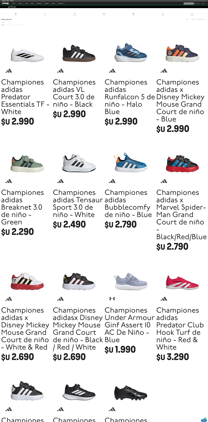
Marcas (53, 3)
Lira (7, 0)
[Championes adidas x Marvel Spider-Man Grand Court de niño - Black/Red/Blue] (181, 163)
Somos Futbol (12, 0)
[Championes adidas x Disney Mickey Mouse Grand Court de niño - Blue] (181, 52)
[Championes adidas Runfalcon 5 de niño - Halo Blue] (130, 52)
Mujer (26, 3)
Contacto (194, 0)
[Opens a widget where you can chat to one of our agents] (204, 420)
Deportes (46, 3)
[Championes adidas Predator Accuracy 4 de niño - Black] (130, 391)
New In (14, 3)
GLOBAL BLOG (60, 3)
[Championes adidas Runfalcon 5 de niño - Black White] (78, 391)
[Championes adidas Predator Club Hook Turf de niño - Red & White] (181, 281)
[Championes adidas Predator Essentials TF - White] (26, 52)
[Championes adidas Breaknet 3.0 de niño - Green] (26, 163)
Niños (32, 3)
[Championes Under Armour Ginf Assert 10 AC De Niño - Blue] (130, 281)
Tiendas (191, 0)
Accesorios (39, 3)
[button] (193, 3)
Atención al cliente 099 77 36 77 (201, 0)
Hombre (20, 3)
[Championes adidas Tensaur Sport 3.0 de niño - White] (78, 163)
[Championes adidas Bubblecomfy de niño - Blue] (130, 163)
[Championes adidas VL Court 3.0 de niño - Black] (78, 52)
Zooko (3, 0)
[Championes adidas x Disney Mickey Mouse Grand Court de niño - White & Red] (26, 281)
